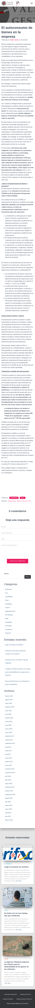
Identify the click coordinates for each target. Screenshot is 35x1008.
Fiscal (22, 497)
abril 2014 (8, 812)
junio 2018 (8, 725)
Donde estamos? (8, 999)
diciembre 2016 (9, 769)
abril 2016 (8, 780)
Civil (6, 593)
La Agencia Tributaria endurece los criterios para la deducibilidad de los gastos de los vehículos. (18, 672)
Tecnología (8, 625)
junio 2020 (8, 714)
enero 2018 (8, 732)
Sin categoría (9, 615)
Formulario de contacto (24, 999)
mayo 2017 (8, 750)
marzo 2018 (8, 729)
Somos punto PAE (25, 994)
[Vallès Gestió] (11, 3)
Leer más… (19, 881)
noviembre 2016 (10, 772)
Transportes (8, 629)
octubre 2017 (9, 740)
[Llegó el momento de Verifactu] (17, 853)
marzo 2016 (8, 783)
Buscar (6, 573)
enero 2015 (8, 809)
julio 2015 (8, 802)
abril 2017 (8, 754)
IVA (29, 501)
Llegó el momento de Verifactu (14, 644)
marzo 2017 (8, 758)
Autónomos (8, 589)
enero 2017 (8, 765)
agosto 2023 (9, 699)
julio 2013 (8, 816)
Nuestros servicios (10, 994)
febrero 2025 (9, 696)
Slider (6, 618)
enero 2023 (8, 703)
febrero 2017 (9, 761)
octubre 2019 (9, 718)
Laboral (7, 607)
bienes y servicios (22, 501)
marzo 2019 (8, 721)
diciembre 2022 (9, 707)
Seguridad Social (10, 611)
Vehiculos (8, 633)
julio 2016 (8, 776)
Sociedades (8, 622)
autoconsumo (12, 501)
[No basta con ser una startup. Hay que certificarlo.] (17, 897)
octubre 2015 (9, 791)
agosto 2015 (9, 798)
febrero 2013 (9, 820)
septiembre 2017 (10, 743)
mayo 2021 (8, 710)
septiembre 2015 (10, 794)
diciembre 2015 (9, 787)
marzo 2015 (8, 805)
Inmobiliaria (8, 604)
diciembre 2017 (9, 736)
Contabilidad (13, 497)
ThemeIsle (25, 1003)
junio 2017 (8, 747)
